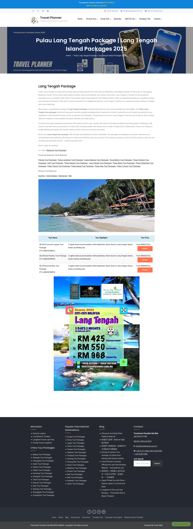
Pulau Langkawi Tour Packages (70, 160)
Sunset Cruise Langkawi (42, 443)
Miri (70, 176)
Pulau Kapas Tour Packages (82, 166)
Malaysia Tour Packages (56, 150)
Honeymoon (75, 517)
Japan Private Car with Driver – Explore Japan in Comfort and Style (114, 483)
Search (157, 463)
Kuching (41, 176)
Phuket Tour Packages (76, 471)
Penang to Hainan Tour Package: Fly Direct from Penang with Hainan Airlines (113, 455)
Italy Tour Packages (75, 477)
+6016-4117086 (142, 451)
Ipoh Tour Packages (55, 163)
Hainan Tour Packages (42, 467)
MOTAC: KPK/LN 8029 (142, 441)
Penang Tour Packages (47, 160)
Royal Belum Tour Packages (121, 160)
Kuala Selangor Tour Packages (96, 160)
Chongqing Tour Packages (43, 461)
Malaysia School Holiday (133, 517)
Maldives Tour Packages (77, 468)
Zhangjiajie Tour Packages (43, 492)
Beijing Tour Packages (41, 454)
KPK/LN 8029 (108, 3)
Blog (67, 517)
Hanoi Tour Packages (75, 465)
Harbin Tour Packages (41, 470)
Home (80, 19)
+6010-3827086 (112, 11)
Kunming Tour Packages (42, 473)
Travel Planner (51, 18)
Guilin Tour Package (41, 464)
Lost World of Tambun (41, 436)
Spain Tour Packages (75, 484)
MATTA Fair (130, 19)
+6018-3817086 (141, 454)
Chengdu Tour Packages (42, 458)
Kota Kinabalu (51, 176)
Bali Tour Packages (74, 474)
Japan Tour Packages (75, 443)
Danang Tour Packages (76, 459)
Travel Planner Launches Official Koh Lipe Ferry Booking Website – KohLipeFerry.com (114, 465)
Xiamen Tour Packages (42, 483)
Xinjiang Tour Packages (42, 489)
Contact (157, 19)
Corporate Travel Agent (113, 517)
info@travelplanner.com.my (132, 11)
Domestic (117, 19)
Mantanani (63, 176)
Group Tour (105, 19)
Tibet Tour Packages (41, 480)
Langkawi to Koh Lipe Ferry (43, 440)
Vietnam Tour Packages (76, 452)
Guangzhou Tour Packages (43, 495)
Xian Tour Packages (41, 486)
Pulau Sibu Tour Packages (105, 166)
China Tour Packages (75, 446)
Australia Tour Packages (76, 481)
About (61, 517)
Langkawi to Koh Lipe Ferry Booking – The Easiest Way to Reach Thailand (113, 493)
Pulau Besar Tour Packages (124, 163)
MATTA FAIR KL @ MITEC (96, 6)
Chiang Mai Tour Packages (77, 462)
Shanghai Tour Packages (43, 476)
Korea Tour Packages (75, 440)
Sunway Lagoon (39, 433)
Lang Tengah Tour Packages (100, 163)
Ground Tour (91, 19)
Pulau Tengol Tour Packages (58, 166)
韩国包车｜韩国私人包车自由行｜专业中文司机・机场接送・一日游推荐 (113, 474)
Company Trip (144, 19)
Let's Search (139, 459)
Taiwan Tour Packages (76, 449)
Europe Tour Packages (76, 437)
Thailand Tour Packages (76, 455)
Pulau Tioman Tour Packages (128, 166)
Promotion (86, 517)
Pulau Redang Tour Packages (76, 163)
